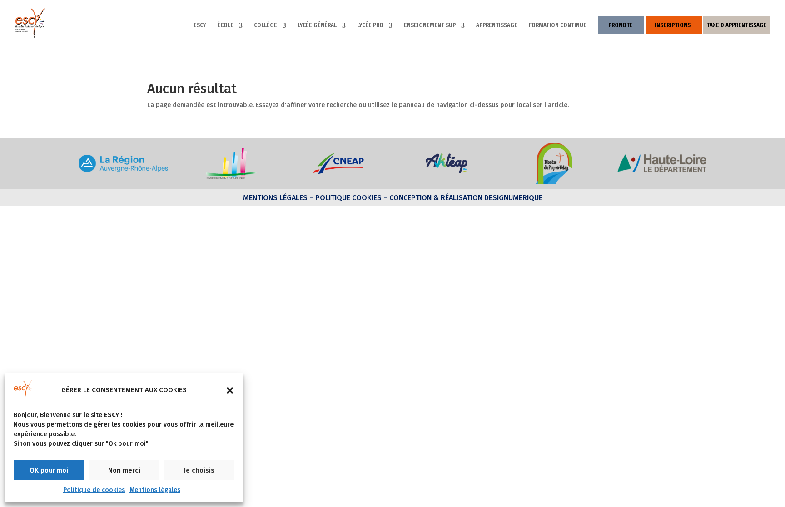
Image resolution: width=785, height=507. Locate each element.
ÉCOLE (225, 25)
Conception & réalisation (435, 197)
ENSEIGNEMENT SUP (430, 25)
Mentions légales (154, 490)
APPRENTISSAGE (496, 25)
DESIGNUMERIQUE (512, 197)
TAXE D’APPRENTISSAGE (737, 25)
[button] (229, 390)
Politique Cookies (348, 197)
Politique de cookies (94, 490)
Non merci (124, 470)
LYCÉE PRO (370, 25)
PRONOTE (620, 25)
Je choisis (199, 470)
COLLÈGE (265, 25)
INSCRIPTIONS (673, 25)
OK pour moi (49, 470)
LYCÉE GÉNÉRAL (317, 25)
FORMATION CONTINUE (557, 25)
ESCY (200, 25)
